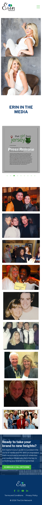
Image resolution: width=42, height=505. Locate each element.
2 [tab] (11, 176)
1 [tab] (7, 176)
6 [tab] (24, 176)
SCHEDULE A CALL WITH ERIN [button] (16, 467)
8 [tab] (31, 176)
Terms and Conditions (14, 495)
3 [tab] (14, 176)
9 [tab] (35, 176)
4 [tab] (17, 176)
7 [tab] (28, 176)
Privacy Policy (32, 495)
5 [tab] (21, 176)
